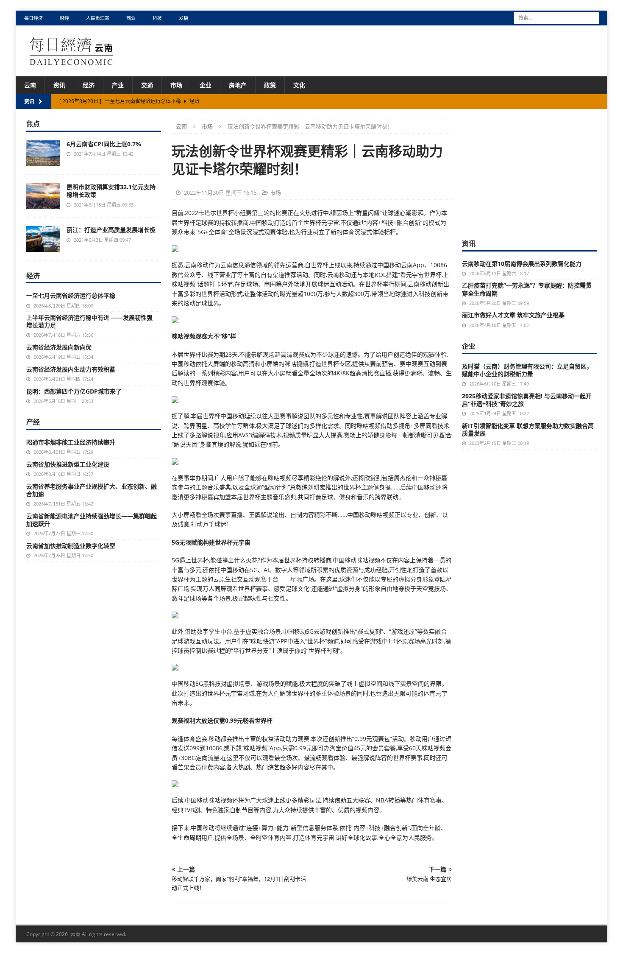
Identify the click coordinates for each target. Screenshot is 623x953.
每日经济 (33, 18)
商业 (131, 18)
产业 (118, 85)
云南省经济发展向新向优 (59, 347)
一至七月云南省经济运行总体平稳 (70, 295)
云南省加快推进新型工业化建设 (67, 464)
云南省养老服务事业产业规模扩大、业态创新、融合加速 (91, 490)
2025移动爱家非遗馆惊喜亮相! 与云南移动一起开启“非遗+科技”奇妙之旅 (527, 400)
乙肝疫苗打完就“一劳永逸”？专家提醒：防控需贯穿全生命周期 (527, 289)
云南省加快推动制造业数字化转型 (70, 546)
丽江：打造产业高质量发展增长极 (111, 230)
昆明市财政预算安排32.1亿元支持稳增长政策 (111, 190)
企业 (205, 85)
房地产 (238, 85)
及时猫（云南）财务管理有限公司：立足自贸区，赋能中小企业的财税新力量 (527, 370)
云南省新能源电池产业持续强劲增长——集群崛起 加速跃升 (91, 520)
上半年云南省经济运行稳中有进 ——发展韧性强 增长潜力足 (92, 321)
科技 (157, 18)
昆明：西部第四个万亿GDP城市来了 (74, 391)
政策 (270, 85)
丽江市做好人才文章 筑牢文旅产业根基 (513, 315)
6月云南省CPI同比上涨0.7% (104, 144)
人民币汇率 (97, 18)
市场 (176, 85)
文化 (299, 85)
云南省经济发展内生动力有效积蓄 (70, 369)
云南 (30, 85)
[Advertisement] (529, 173)
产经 (33, 422)
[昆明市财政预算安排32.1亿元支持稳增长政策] (43, 196)
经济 (89, 85)
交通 (147, 85)
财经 (64, 18)
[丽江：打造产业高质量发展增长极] (43, 239)
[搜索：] (556, 17)
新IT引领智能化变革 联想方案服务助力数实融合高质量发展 (528, 429)
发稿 (183, 18)
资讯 (59, 85)
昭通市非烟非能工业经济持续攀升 (70, 442)
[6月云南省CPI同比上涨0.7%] (43, 153)
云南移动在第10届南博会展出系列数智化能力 (521, 264)
